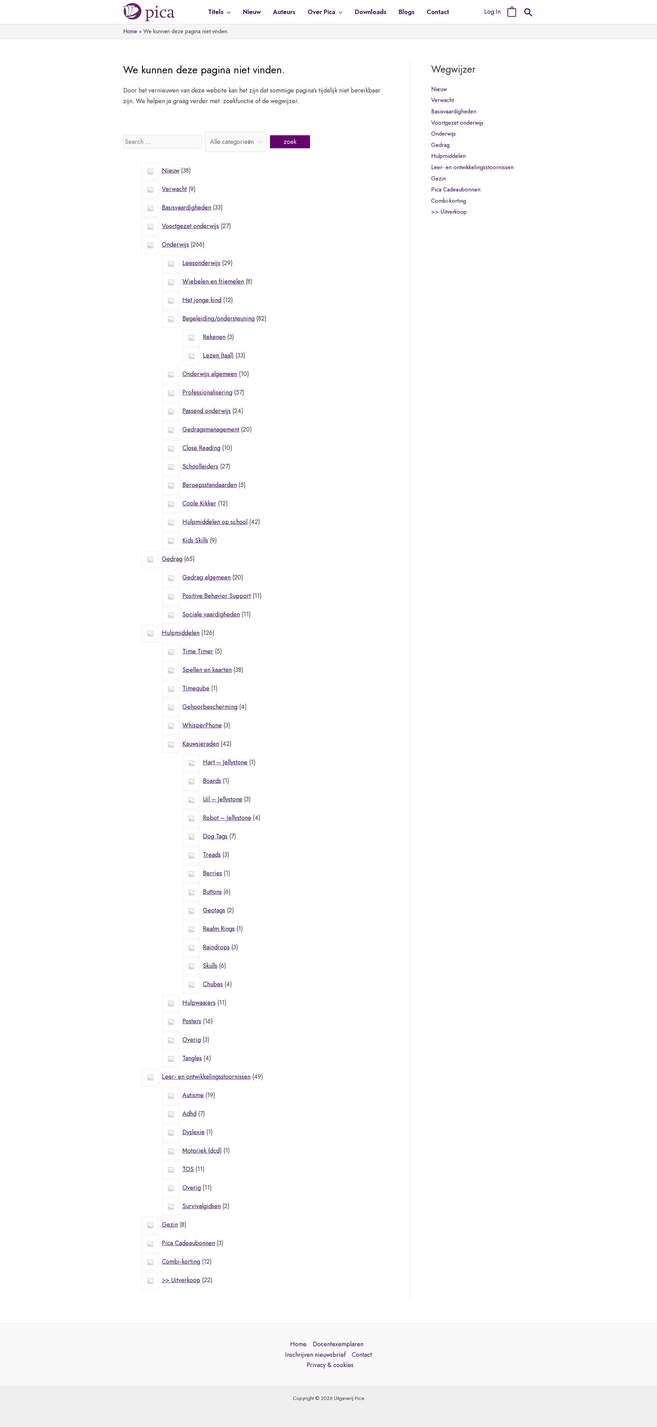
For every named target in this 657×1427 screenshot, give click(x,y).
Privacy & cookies (330, 1365)
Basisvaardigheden (453, 111)
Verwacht (442, 100)
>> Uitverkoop (449, 212)
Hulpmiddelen (448, 156)
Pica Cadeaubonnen (455, 189)
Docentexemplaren (338, 1344)
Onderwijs (443, 133)
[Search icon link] (528, 13)
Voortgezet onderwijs (457, 122)
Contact (362, 1354)
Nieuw (439, 89)
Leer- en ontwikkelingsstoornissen (472, 167)
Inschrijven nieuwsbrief (315, 1354)
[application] (227, 12)
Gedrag (440, 145)
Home (298, 1344)
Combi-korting (448, 201)
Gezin (438, 178)
